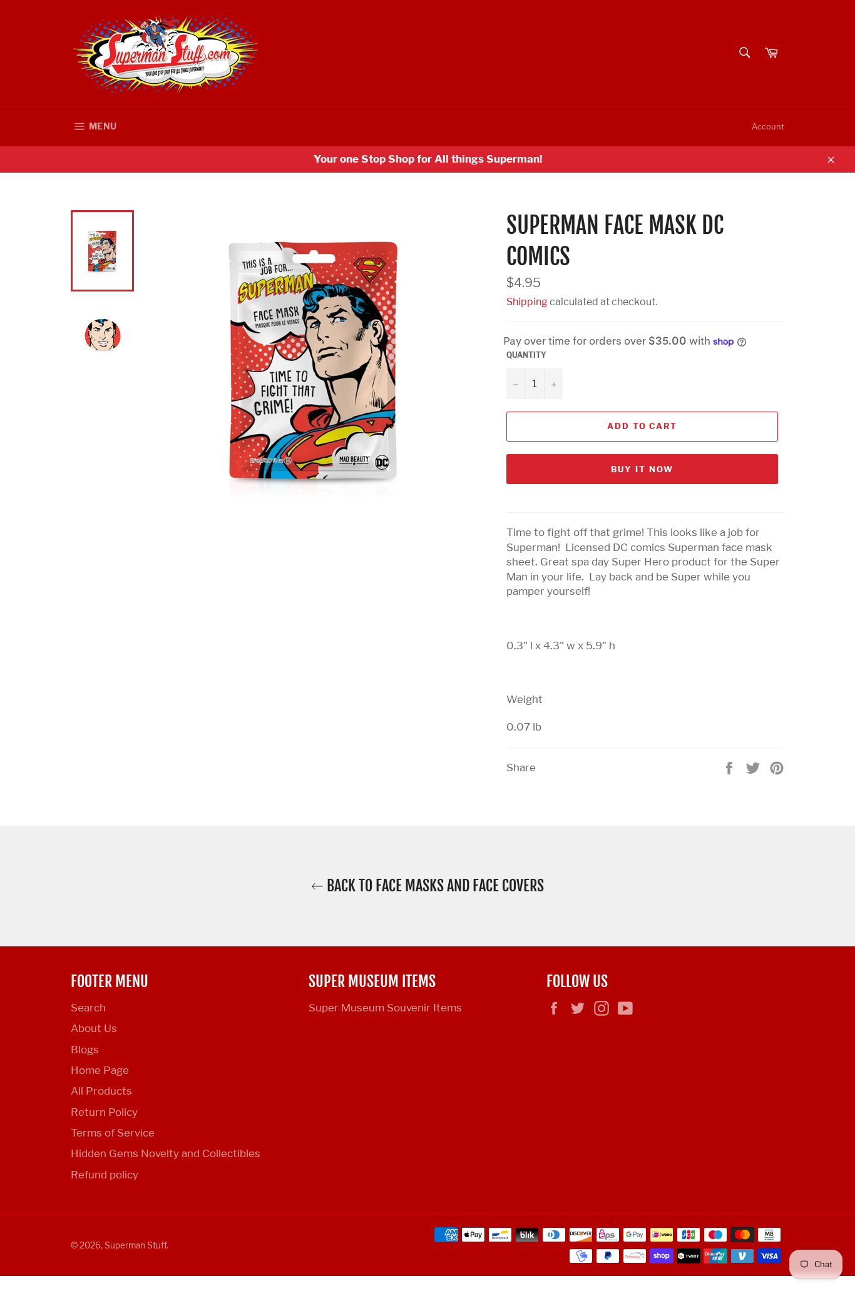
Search (88, 1007)
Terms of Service (113, 1132)
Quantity (526, 355)
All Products (101, 1091)
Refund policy (104, 1174)
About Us (94, 1028)
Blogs (85, 1049)
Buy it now (642, 469)
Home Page (100, 1070)
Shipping (527, 302)
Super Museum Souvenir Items (385, 1007)
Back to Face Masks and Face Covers (434, 885)
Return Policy (104, 1112)
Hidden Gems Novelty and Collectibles (165, 1153)
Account (768, 126)
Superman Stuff (135, 1245)
